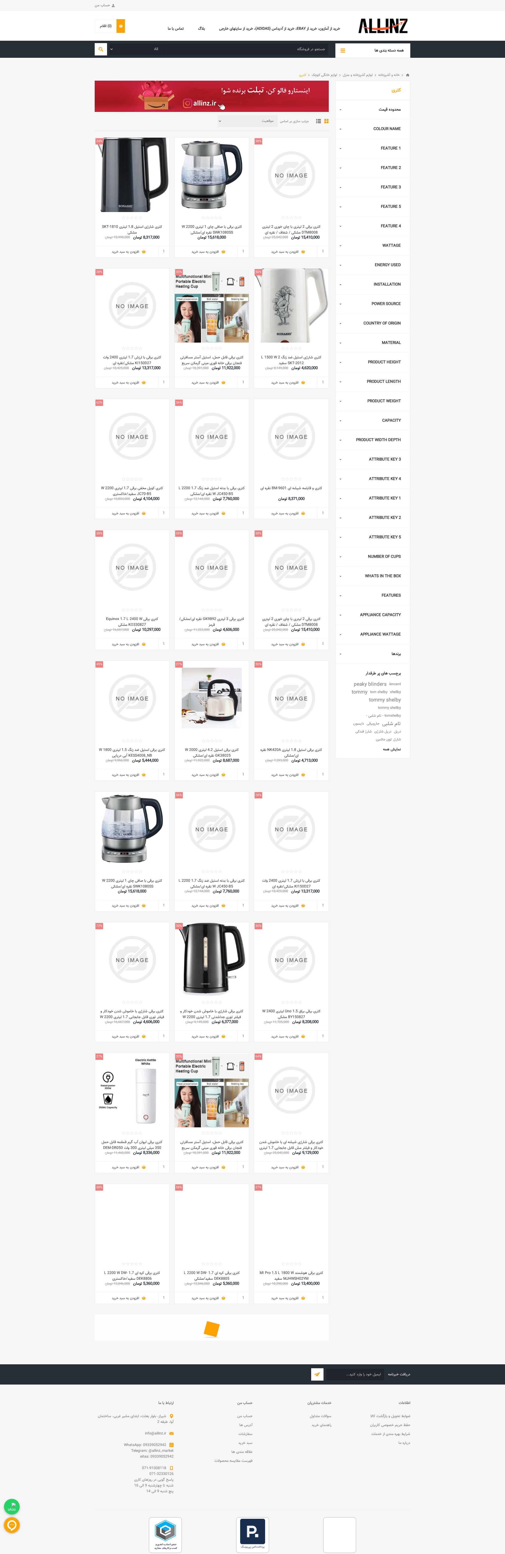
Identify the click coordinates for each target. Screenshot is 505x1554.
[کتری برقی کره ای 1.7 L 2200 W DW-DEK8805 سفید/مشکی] (212, 1221)
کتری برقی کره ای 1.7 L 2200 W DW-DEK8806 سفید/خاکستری (132, 1276)
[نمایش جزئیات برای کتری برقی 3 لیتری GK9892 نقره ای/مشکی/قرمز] (212, 567)
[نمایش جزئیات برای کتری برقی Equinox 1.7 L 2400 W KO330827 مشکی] (132, 567)
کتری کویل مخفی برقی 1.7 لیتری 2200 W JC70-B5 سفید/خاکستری (132, 491)
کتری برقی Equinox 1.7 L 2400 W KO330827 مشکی (132, 622)
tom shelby (378, 692)
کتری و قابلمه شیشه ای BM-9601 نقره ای (291, 488)
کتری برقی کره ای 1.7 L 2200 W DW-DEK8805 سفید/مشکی (212, 1276)
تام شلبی (391, 724)
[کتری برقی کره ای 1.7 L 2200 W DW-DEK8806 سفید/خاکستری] (132, 1221)
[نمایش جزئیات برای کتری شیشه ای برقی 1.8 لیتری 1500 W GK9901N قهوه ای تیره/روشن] (132, 1482)
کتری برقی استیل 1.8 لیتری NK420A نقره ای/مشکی (291, 753)
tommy (359, 692)
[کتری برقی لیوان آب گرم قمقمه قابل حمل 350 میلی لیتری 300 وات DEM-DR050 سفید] (132, 1090)
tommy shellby (389, 708)
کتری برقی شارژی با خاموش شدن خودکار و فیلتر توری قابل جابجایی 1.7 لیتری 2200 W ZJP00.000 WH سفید (132, 1017)
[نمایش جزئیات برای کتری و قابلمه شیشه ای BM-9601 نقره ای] (291, 436)
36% (179, 402)
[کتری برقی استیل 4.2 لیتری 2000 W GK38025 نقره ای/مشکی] (212, 698)
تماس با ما (176, 29)
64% (258, 1056)
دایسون (358, 723)
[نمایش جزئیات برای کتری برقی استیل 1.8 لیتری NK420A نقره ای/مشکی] (291, 698)
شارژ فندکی (363, 731)
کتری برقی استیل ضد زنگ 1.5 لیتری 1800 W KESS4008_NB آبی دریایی (132, 753)
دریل (397, 731)
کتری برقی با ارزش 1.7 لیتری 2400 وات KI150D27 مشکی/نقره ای (132, 360)
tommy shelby (385, 700)
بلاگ (201, 29)
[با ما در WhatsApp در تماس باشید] (12, 1507)
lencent (395, 684)
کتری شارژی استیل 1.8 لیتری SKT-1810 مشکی (132, 230)
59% (179, 533)
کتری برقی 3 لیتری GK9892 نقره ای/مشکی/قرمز (211, 622)
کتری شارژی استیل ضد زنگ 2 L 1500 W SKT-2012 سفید (291, 360)
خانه (407, 75)
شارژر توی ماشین (388, 739)
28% (99, 272)
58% (179, 1187)
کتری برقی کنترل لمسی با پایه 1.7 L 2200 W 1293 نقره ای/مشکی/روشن (291, 1407)
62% (99, 402)
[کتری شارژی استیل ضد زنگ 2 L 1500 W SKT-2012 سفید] (291, 306)
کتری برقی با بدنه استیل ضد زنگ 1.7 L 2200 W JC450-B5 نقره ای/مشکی (212, 491)
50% (258, 272)
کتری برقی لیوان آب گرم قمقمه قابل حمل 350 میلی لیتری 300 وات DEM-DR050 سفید (132, 1148)
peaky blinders (370, 684)
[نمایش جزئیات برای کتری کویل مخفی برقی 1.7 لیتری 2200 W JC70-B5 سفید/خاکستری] (132, 436)
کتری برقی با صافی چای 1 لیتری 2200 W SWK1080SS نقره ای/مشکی (212, 230)
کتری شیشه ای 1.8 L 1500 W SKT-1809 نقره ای (212, 1537)
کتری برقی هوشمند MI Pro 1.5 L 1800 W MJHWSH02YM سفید (291, 1276)
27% (179, 664)
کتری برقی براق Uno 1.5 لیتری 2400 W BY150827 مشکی (291, 1014)
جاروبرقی (373, 723)
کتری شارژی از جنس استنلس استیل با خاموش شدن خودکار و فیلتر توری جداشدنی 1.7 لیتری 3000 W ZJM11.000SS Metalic (211, 1409)
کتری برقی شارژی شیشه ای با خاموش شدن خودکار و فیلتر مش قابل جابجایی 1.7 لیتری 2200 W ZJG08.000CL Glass (291, 1148)
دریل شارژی (382, 731)
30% (258, 926)
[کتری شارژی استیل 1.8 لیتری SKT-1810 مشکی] (132, 175)
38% (258, 141)
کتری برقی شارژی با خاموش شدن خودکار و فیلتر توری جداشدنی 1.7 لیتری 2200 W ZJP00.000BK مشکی (211, 1017)
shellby (395, 692)
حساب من (102, 5)
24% (99, 141)
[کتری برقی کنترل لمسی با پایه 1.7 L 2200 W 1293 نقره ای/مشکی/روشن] (291, 1352)
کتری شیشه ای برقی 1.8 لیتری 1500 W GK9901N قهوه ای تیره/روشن (132, 1537)
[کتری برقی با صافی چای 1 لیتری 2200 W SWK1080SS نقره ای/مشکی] (212, 175)
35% (179, 272)
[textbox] (245, 49)
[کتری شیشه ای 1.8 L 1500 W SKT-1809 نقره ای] (212, 1482)
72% (99, 926)
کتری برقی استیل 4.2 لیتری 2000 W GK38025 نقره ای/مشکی (212, 753)
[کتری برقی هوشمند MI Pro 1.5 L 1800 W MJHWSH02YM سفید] (291, 1221)
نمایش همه (392, 749)
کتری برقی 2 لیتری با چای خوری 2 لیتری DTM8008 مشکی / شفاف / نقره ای (291, 230)
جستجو (101, 49)
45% (99, 664)
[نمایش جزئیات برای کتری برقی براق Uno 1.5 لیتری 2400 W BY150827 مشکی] (291, 959)
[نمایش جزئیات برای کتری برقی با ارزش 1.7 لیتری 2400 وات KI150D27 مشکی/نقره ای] (132, 306)
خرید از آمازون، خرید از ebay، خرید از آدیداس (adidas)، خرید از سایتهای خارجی (279, 29)
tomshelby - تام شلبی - (383, 716)
